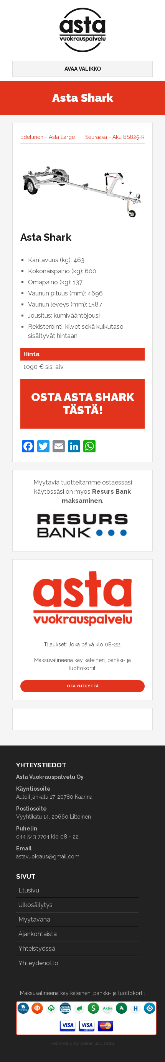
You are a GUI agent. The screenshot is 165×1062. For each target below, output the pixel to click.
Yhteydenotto (38, 963)
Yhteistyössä (36, 948)
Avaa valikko (82, 69)
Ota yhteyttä (83, 686)
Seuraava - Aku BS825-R (115, 137)
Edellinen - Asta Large (47, 137)
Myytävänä (34, 919)
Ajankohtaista (37, 934)
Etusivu (28, 890)
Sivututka (104, 1043)
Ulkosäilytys (35, 905)
